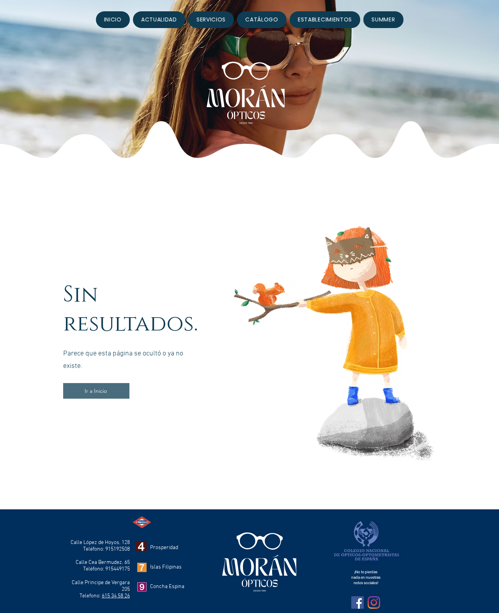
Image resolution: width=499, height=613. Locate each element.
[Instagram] (374, 602)
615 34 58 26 (116, 596)
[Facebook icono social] (357, 602)
